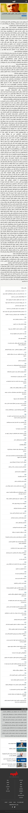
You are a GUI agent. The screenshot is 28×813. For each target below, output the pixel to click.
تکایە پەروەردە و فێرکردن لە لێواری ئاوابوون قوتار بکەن (16, 624)
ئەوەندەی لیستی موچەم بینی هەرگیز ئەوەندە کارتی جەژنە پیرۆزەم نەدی (15, 404)
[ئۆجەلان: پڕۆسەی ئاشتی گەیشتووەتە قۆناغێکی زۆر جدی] (22, 755)
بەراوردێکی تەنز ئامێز (22, 360)
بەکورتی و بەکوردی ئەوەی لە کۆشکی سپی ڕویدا (17, 329)
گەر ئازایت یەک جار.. (22, 559)
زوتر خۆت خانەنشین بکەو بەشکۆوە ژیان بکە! (18, 333)
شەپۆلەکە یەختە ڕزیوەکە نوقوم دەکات (19, 503)
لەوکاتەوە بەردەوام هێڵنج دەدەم (20, 440)
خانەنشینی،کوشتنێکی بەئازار (21, 522)
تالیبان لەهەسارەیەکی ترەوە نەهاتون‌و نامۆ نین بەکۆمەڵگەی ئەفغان (17, 542)
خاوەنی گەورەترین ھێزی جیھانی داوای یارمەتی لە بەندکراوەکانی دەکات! (17, 344)
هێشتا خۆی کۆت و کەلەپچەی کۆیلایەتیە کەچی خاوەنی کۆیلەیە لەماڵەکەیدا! (16, 607)
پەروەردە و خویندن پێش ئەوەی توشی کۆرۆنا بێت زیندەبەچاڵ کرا (17, 601)
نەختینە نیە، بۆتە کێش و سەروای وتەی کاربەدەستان (14, 291)
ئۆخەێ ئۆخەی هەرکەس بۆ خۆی (20, 481)
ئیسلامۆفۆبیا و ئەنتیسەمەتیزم (20, 471)
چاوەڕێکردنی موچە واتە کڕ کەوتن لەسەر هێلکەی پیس (16, 564)
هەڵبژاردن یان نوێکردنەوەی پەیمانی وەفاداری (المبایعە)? (15, 537)
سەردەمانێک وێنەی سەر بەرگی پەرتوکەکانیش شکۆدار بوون (13, 294)
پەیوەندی (10, 802)
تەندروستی (21, 797)
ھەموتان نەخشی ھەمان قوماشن (20, 619)
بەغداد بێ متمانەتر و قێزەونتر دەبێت (19, 319)
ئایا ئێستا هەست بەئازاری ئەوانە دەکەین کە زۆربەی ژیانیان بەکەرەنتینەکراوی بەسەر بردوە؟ (15, 701)
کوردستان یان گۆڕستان (22, 476)
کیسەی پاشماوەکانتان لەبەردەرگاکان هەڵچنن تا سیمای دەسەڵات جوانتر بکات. (16, 493)
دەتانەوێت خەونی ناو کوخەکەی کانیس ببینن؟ (18, 513)
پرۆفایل (21, 786)
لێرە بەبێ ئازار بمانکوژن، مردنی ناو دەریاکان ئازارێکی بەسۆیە (16, 355)
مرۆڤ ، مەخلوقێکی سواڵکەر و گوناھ (19, 670)
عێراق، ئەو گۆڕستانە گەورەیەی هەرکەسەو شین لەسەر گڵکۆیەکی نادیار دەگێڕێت (16, 456)
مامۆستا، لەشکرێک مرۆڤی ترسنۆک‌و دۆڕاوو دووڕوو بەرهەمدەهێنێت (17, 647)
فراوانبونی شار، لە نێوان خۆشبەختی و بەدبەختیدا (15, 308)
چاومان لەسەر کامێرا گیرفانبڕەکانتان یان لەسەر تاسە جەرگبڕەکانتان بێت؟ (16, 366)
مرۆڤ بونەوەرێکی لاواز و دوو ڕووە (19, 399)
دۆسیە (21, 793)
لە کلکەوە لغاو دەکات (22, 338)
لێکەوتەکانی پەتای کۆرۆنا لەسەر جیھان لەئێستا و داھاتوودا (17, 694)
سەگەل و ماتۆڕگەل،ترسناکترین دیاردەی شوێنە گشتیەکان (15, 349)
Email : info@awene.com (14, 777)
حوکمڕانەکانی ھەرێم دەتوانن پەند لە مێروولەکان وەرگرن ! (15, 684)
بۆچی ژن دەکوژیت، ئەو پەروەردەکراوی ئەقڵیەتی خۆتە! (16, 498)
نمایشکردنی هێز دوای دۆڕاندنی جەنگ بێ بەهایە (17, 467)
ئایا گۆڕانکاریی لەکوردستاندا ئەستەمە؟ (19, 653)
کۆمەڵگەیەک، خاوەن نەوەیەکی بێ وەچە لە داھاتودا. (14, 314)
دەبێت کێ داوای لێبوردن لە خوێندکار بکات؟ (18, 376)
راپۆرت (8, 788)
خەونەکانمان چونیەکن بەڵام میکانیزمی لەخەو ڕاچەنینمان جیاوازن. (16, 553)
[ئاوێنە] (14, 774)
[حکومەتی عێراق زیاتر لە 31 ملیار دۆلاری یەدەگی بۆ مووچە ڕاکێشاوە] (22, 765)
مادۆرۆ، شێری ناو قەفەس (19, 305)
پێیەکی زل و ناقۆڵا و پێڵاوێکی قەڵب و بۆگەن (18, 387)
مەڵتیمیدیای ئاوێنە (21, 795)
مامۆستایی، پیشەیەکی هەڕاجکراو (20, 508)
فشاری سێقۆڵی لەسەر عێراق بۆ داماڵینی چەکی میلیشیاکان (16, 722)
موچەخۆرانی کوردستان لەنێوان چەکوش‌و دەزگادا (17, 629)
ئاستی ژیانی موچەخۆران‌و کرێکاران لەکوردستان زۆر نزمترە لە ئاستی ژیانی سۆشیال (15, 664)
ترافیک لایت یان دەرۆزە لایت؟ (21, 429)
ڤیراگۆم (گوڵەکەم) (23, 444)
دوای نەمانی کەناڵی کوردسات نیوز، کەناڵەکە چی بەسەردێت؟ (16, 736)
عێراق (21, 782)
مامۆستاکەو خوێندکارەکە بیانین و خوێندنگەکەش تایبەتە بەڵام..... (16, 410)
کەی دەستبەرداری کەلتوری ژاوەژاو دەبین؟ (18, 680)
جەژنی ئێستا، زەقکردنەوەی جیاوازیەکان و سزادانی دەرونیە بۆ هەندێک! (15, 393)
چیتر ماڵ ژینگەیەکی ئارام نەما (20, 573)
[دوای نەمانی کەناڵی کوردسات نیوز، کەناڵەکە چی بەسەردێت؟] (22, 760)
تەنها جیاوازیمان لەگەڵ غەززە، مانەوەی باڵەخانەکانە (16, 372)
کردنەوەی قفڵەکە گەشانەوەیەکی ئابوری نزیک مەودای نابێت (13, 311)
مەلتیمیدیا (8, 786)
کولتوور (8, 782)
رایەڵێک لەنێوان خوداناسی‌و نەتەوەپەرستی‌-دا (18, 689)
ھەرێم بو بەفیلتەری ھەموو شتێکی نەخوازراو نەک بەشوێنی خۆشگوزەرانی (15, 658)
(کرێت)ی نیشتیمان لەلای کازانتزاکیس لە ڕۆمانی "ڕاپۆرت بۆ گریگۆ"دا (15, 434)
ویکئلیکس (21, 788)
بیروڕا (8, 780)
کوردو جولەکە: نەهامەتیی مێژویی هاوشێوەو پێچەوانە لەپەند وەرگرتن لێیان (16, 588)
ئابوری (8, 784)
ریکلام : (13, 804)
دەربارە (14, 802)
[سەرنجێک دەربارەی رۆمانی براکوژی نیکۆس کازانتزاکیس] (14, 8)
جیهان (21, 784)
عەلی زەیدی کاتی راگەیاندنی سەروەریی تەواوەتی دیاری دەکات (15, 717)
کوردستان (21, 780)
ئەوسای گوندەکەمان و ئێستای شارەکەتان (18, 518)
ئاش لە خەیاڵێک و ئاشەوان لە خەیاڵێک (19, 532)
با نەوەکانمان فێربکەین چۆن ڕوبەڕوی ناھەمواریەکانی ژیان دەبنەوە (15, 634)
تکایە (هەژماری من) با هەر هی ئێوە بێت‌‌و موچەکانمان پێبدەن (16, 423)
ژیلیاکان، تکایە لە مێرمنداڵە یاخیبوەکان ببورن (18, 462)
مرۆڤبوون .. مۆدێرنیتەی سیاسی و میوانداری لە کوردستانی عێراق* (15, 720)
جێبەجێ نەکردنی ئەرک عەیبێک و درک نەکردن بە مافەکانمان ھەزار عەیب (15, 613)
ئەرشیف (6, 802)
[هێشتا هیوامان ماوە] (22, 745)
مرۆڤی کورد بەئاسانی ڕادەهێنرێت (20, 583)
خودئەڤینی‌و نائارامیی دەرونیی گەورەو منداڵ (18, 675)
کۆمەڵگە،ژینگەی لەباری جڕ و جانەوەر (17, 296)
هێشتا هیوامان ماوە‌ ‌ (12, 743)
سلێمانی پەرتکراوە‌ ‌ (12, 748)
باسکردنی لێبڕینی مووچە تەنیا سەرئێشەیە (18, 548)
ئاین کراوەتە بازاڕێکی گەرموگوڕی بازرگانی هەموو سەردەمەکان (17, 595)
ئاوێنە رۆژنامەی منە (20, 802)
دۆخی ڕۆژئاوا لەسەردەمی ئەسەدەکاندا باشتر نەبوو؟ (14, 302)
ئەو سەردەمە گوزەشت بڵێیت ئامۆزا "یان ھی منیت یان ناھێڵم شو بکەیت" (16, 640)
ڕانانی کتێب (8, 791)
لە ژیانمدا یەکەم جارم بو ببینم (20, 578)
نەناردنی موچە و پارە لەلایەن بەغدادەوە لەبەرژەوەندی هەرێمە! (16, 382)
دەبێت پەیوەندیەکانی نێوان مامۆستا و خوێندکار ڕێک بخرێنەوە (16, 450)
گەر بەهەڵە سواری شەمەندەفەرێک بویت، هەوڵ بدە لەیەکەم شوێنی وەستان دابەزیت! (16, 416)
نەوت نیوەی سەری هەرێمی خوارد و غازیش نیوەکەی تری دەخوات (16, 486)
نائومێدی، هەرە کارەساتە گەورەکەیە (19, 527)
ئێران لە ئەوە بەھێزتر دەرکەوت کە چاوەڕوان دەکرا (15, 299)
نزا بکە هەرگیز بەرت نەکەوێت (21, 569)
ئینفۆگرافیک (21, 791)
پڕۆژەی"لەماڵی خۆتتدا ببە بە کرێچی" (19, 324)
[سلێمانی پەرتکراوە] (22, 750)
